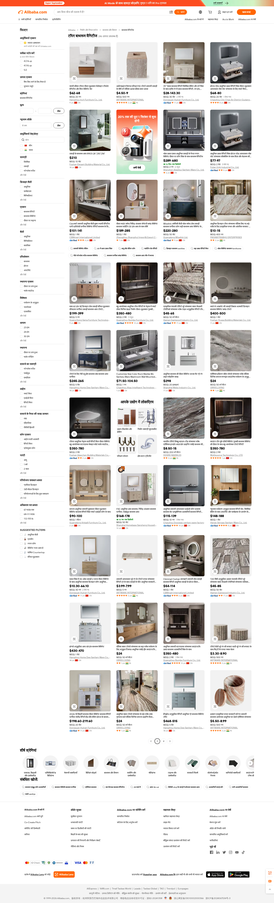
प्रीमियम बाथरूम (90, 787)
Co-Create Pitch (32, 822)
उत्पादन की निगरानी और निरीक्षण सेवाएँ (85, 840)
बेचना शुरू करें (215, 822)
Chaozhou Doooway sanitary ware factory (183, 522)
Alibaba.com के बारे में (34, 809)
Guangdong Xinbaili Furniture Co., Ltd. (87, 522)
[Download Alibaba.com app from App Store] (215, 874)
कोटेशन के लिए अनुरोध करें (127, 822)
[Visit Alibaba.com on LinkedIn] (218, 852)
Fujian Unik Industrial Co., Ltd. (224, 167)
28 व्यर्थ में (137, 787)
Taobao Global (150, 888)
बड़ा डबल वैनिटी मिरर (201, 248)
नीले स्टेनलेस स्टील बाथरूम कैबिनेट (85, 255)
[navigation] (42, 386)
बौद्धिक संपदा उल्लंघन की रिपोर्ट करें (176, 840)
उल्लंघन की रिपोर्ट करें (171, 846)
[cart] (210, 12)
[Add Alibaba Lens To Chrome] (64, 874)
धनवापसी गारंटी (77, 822)
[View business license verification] (165, 898)
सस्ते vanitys (30, 794)
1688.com (104, 888)
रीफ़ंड (165, 834)
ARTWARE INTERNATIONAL (130, 99)
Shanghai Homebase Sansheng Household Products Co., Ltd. (137, 525)
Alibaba (71, 30)
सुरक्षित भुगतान (76, 816)
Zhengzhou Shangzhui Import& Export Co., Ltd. (137, 237)
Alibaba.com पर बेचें (218, 816)
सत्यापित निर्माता (123, 816)
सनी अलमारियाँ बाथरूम (240, 787)
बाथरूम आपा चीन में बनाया (145, 255)
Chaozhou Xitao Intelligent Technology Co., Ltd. (137, 387)
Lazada (137, 888)
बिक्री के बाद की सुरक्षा (79, 834)
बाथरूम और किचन (110, 30)
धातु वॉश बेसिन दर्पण (128, 248)
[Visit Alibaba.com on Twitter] (224, 852)
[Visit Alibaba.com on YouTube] (237, 852)
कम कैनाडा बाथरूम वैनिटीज (115, 787)
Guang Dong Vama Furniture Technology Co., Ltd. (90, 320)
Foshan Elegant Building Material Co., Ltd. (89, 164)
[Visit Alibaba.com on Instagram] (230, 852)
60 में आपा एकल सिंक (104, 248)
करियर (27, 834)
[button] (171, 12)
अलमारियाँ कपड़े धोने (216, 787)
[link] (270, 873)
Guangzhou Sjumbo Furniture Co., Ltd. (134, 320)
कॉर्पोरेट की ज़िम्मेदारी (32, 828)
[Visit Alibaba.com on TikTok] (243, 852)
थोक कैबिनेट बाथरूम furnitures (229, 248)
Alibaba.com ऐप (168, 874)
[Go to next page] (170, 741)
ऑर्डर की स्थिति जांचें (218, 828)
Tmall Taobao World (121, 888)
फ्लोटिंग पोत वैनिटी (150, 248)
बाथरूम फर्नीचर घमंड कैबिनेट (117, 255)
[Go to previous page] (151, 741)
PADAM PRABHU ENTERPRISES (226, 237)
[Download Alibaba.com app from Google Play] (239, 874)
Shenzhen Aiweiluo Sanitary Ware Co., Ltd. (183, 169)
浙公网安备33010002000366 (189, 898)
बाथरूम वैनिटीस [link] (128, 30)
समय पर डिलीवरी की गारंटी (81, 828)
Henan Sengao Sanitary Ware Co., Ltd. (228, 522)
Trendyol (170, 888)
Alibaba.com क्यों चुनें (33, 816)
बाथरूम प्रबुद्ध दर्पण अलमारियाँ (35, 787)
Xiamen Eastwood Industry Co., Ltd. (180, 320)
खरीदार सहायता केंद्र (171, 816)
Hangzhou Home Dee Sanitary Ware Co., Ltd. (90, 387)
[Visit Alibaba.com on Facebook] (211, 852)
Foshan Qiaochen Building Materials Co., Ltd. (90, 455)
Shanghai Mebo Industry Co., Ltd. (179, 387)
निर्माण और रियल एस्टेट (89, 30)
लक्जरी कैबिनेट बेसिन (80, 248)
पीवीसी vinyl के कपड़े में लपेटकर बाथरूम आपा (184, 787)
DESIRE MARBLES (172, 455)
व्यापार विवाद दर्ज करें (171, 828)
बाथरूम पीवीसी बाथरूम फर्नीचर (65, 787)
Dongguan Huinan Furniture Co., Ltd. (181, 99)
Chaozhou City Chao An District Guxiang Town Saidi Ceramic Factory (230, 99)
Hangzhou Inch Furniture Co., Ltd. (85, 99)
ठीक (58, 111)
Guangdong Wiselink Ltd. (175, 237)
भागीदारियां (214, 840)
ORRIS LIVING (217, 387)
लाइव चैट (167, 822)
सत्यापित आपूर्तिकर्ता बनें (219, 834)
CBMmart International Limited (84, 237)
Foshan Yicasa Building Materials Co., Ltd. (230, 320)
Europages (183, 888)
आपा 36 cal (154, 787)
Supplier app (150, 874)
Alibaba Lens (37, 874)
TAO (162, 888)
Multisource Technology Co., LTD (226, 455)
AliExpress (92, 888)
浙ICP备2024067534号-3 (218, 898)
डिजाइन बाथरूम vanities (175, 248)
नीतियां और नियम (77, 846)
